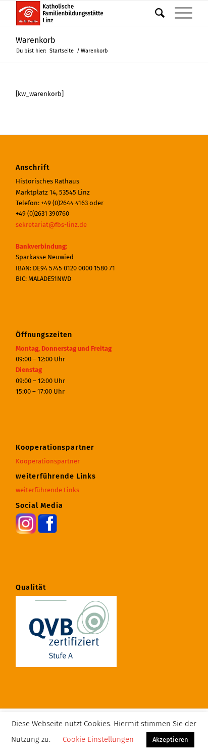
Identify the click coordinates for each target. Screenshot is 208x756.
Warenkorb (36, 40)
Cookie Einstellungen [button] (98, 739)
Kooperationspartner (48, 461)
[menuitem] (155, 13)
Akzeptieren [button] (170, 739)
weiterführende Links (47, 490)
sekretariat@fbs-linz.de (51, 224)
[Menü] (178, 13)
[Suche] (155, 13)
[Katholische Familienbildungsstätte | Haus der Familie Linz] (86, 13)
